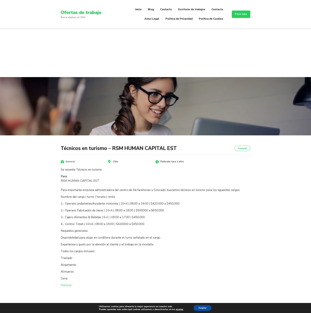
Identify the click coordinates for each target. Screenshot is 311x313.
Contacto (166, 9)
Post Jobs (241, 14)
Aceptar (202, 307)
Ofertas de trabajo (81, 12)
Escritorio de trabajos (191, 9)
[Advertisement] (155, 52)
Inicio (138, 9)
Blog (151, 9)
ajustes (179, 309)
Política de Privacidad (179, 19)
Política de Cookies (211, 19)
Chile (115, 161)
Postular (66, 285)
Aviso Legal (151, 19)
